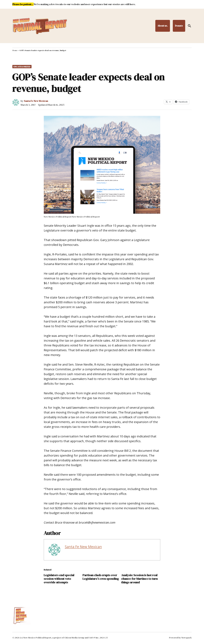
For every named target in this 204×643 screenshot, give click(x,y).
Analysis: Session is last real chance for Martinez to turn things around (139, 578)
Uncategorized (21, 66)
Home (14, 50)
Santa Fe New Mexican (36, 101)
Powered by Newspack (180, 637)
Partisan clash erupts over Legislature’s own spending (101, 577)
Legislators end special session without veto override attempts (59, 578)
